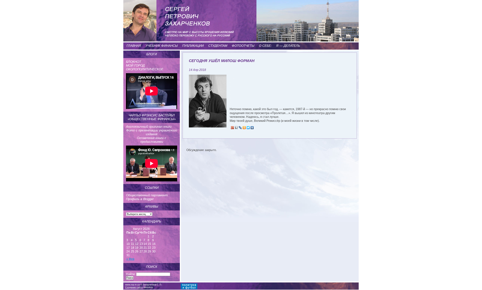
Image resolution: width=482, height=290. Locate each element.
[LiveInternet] (236, 127)
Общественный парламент (147, 195)
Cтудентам (217, 46)
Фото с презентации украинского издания (151, 132)
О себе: (265, 46)
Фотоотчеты (243, 46)
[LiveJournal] (240, 127)
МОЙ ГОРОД (135, 65)
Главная (134, 46)
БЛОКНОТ (133, 62)
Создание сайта (134, 287)
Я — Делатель (288, 46)
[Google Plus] (232, 127)
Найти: (130, 274)
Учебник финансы (162, 46)
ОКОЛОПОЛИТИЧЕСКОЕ (144, 69)
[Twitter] (248, 127)
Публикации (193, 46)
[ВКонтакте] (252, 127)
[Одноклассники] (244, 127)
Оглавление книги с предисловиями (151, 139)
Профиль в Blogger (140, 199)
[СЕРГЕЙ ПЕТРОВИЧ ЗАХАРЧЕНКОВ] (181, 15)
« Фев (130, 259)
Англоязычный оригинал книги (149, 126)
